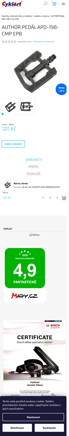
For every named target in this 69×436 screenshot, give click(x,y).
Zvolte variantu (13, 144)
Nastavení (33, 417)
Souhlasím (49, 427)
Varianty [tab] (33, 159)
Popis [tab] (34, 167)
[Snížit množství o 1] (57, 197)
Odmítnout (17, 427)
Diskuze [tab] (33, 174)
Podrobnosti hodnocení (43, 41)
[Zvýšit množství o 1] (43, 197)
